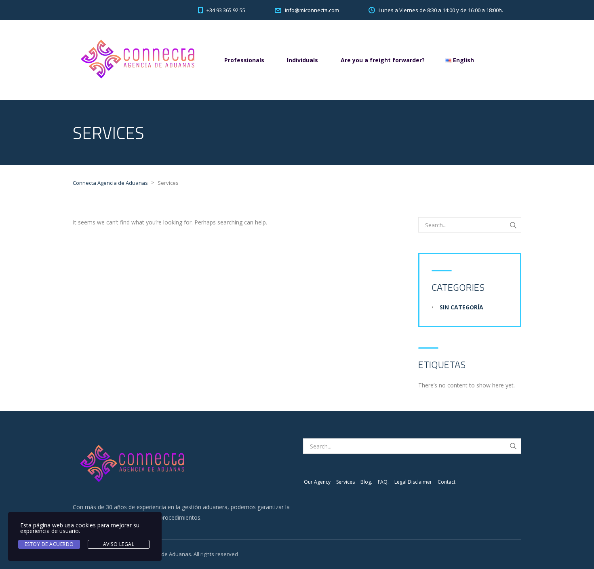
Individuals (302, 60)
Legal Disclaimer (413, 481)
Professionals (244, 60)
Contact (446, 481)
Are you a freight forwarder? (383, 60)
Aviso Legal (119, 544)
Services (345, 481)
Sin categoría (461, 307)
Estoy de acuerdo (49, 544)
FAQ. (383, 481)
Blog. (366, 481)
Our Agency (317, 481)
